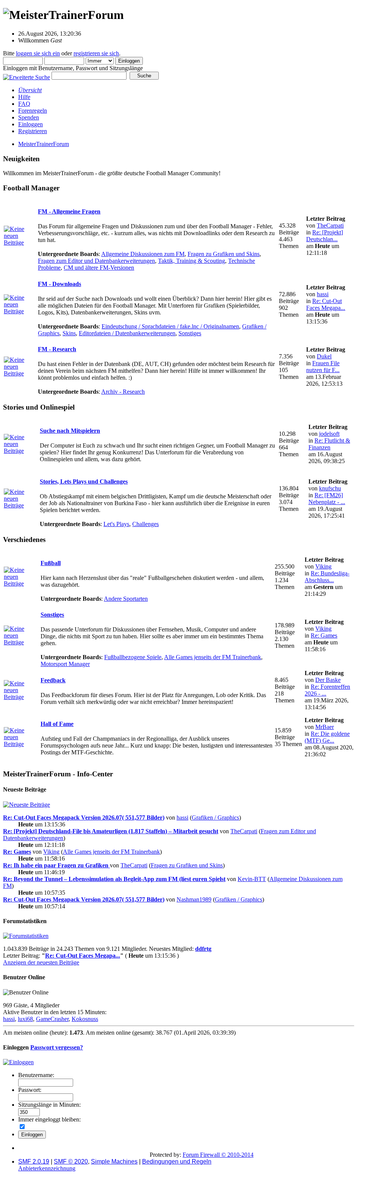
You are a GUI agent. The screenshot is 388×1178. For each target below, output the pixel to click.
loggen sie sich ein (38, 53)
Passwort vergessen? (56, 1047)
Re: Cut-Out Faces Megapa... (325, 304)
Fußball (51, 563)
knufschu (330, 488)
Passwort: (29, 1090)
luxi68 (25, 1019)
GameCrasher (52, 1019)
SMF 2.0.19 (33, 1161)
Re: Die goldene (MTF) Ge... (327, 737)
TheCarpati (330, 225)
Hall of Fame (57, 724)
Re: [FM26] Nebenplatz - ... (326, 498)
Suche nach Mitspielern (70, 430)
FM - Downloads (59, 284)
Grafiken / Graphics (215, 817)
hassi (323, 294)
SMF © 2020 (71, 1161)
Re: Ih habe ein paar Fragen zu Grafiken (56, 865)
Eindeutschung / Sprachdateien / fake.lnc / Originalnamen (170, 326)
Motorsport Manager (65, 664)
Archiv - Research (123, 391)
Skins (69, 333)
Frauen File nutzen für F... (323, 366)
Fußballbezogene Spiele (132, 657)
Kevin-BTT (252, 879)
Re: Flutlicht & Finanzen (329, 444)
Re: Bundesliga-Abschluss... (327, 576)
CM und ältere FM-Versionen (99, 267)
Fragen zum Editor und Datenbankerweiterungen (96, 261)
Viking (323, 566)
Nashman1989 (194, 899)
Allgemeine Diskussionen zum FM (143, 254)
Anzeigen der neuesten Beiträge (41, 962)
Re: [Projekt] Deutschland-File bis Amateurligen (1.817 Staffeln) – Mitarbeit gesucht (110, 831)
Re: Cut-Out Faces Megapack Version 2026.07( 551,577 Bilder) (83, 817)
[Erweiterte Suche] (26, 75)
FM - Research (57, 349)
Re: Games (324, 635)
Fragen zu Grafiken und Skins (224, 254)
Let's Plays (116, 524)
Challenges (145, 524)
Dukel (324, 356)
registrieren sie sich (96, 53)
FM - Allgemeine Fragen (69, 211)
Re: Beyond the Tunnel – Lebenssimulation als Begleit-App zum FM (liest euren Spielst (114, 879)
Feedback (53, 680)
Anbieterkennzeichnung (46, 1168)
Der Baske (328, 680)
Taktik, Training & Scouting (191, 261)
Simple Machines (114, 1161)
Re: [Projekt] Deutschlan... (324, 235)
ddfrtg (203, 949)
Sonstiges (189, 333)
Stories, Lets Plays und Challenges (84, 481)
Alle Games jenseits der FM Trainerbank (212, 657)
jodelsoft (329, 433)
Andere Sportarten (126, 598)
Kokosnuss (85, 1019)
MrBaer (324, 727)
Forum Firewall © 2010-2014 (218, 1154)
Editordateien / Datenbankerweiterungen (127, 333)
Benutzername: (36, 1075)
